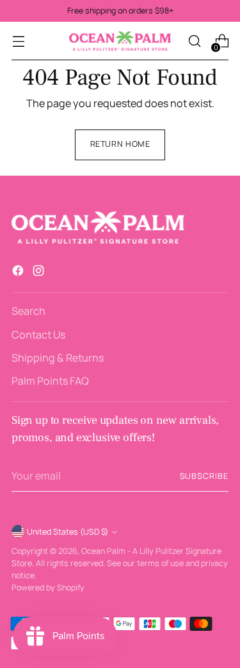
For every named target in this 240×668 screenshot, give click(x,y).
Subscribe (204, 476)
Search (28, 311)
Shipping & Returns (58, 358)
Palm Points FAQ (50, 381)
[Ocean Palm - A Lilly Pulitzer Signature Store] (120, 41)
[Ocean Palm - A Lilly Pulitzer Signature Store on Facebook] (19, 272)
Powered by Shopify (48, 587)
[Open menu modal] (18, 41)
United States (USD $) (67, 531)
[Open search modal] (194, 41)
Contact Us (38, 335)
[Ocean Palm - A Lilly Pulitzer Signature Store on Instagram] (39, 272)
